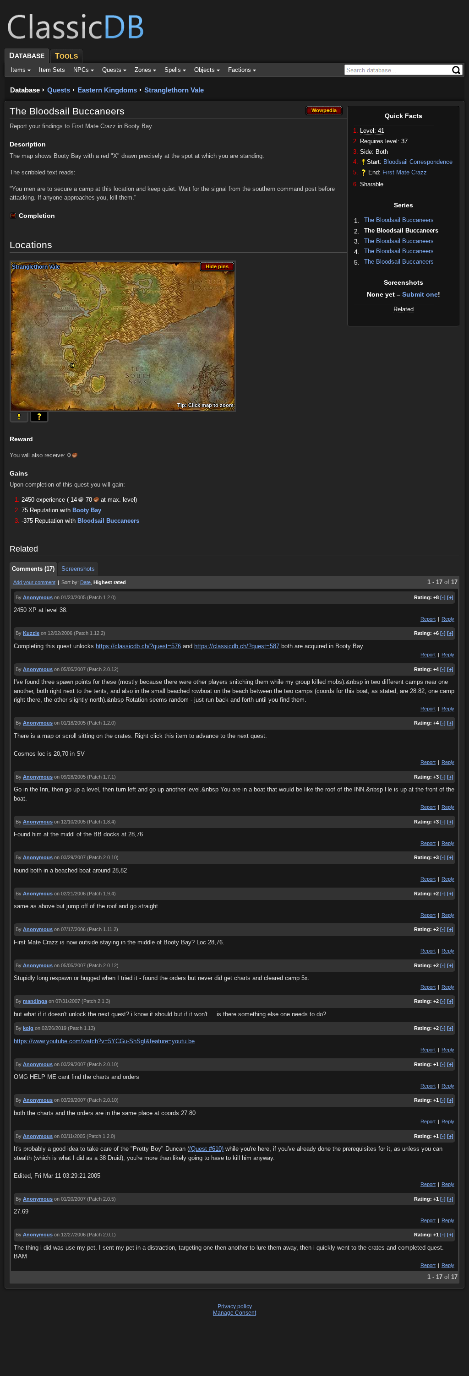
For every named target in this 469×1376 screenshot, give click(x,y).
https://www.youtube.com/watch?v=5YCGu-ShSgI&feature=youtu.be (104, 1041)
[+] (450, 597)
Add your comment (34, 582)
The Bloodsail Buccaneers (399, 220)
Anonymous (38, 597)
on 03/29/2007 (70, 857)
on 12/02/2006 (56, 633)
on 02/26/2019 (50, 1028)
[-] (443, 597)
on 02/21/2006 (70, 893)
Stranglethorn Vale (174, 90)
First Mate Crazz (404, 172)
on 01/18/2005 (70, 723)
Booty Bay (86, 510)
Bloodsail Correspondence (418, 161)
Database (25, 90)
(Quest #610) (206, 1148)
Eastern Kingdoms (107, 90)
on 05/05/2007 (70, 669)
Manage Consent (234, 1313)
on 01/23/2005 (70, 597)
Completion (37, 215)
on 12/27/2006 (70, 1234)
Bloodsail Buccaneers (108, 520)
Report (428, 619)
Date (85, 582)
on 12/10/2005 (70, 821)
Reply (448, 619)
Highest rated (109, 582)
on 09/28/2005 (70, 777)
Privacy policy (235, 1306)
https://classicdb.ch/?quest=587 (236, 646)
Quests (58, 90)
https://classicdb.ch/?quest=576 (138, 646)
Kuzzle (31, 633)
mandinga (35, 1001)
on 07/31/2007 (64, 1001)
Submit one (420, 294)
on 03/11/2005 (69, 1136)
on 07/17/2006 (70, 929)
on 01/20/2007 (70, 1199)
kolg (28, 1028)
